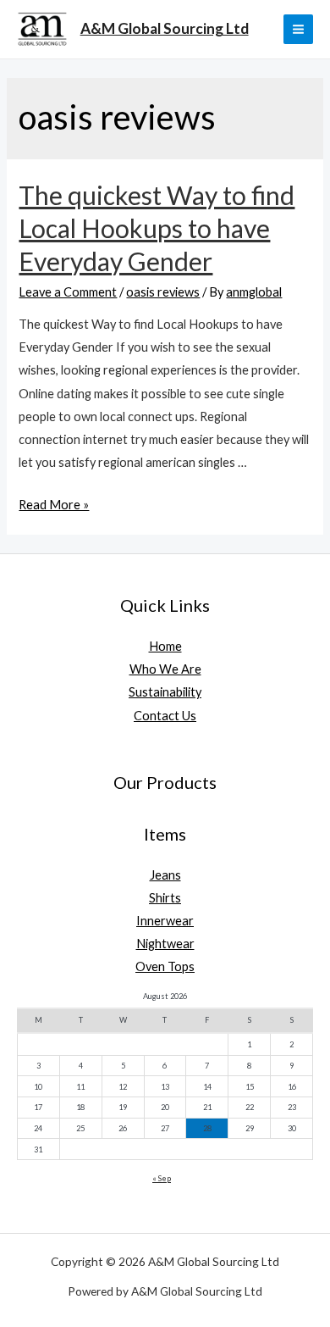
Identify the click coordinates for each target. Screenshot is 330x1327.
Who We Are (165, 669)
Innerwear (165, 920)
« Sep (161, 1178)
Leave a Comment (68, 292)
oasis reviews (163, 292)
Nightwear (165, 943)
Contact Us (165, 715)
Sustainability (165, 692)
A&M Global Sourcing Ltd (164, 28)
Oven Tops (165, 966)
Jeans (165, 875)
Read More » (54, 504)
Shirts (165, 898)
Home (165, 646)
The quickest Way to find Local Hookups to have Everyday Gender (156, 228)
